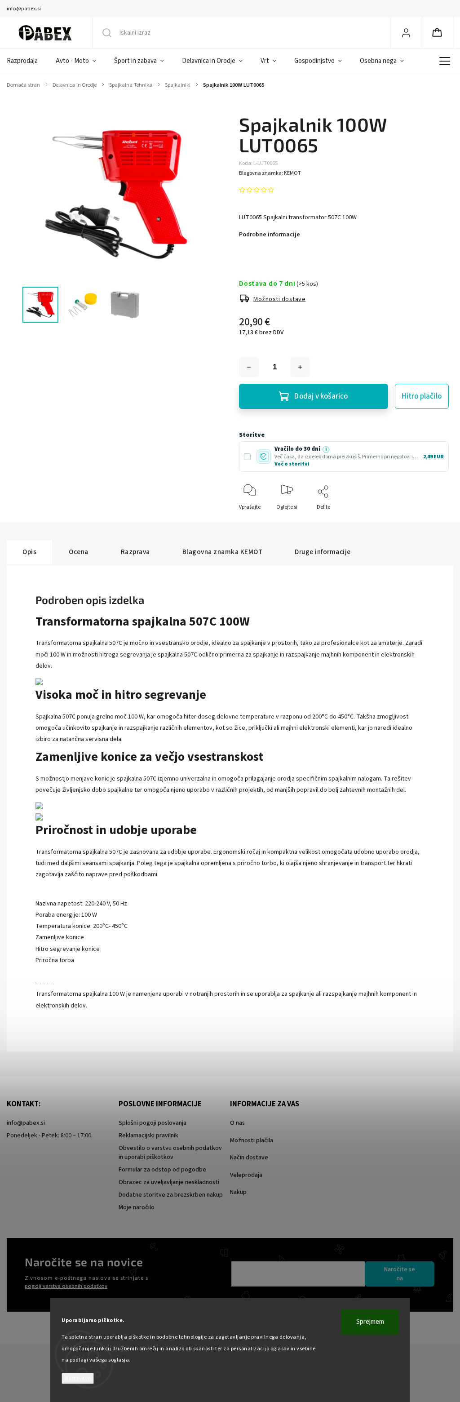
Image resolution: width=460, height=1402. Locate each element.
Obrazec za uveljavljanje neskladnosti (169, 1182)
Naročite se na (399, 1274)
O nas (237, 1122)
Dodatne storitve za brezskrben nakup (171, 1194)
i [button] (326, 449)
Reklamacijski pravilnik (148, 1135)
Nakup (238, 1192)
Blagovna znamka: (270, 173)
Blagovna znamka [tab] (222, 552)
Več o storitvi (292, 464)
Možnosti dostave (279, 299)
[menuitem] (27, 61)
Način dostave (249, 1157)
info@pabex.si (26, 1122)
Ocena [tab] (78, 552)
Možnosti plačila (251, 1140)
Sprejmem (370, 1322)
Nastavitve (77, 1378)
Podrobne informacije (269, 234)
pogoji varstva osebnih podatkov (66, 1286)
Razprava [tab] (135, 552)
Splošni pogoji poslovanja (152, 1122)
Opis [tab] (29, 552)
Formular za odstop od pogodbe (162, 1169)
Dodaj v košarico (321, 396)
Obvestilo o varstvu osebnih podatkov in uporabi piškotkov (170, 1153)
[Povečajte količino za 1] (300, 367)
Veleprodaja (246, 1175)
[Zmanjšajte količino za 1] (249, 367)
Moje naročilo (137, 1207)
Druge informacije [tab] (323, 552)
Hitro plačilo (422, 396)
